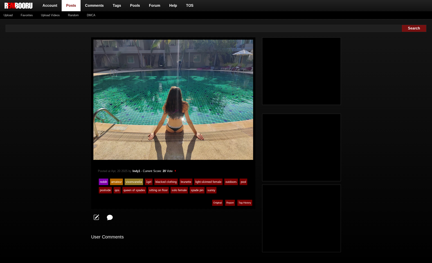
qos (117, 190)
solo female (179, 190)
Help (173, 5)
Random (73, 15)
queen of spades (134, 190)
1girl (148, 182)
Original (217, 202)
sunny (211, 190)
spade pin (197, 190)
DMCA (91, 15)
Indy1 (136, 171)
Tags (117, 5)
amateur (116, 182)
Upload (8, 15)
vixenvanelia (134, 182)
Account (50, 5)
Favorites (27, 15)
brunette (186, 182)
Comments (94, 5)
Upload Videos (50, 15)
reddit (103, 182)
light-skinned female (208, 182)
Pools (135, 5)
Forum (154, 5)
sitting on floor (158, 190)
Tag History (244, 202)
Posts (72, 5)
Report (230, 202)
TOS (190, 5)
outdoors (231, 182)
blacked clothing (166, 182)
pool (243, 182)
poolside (105, 190)
